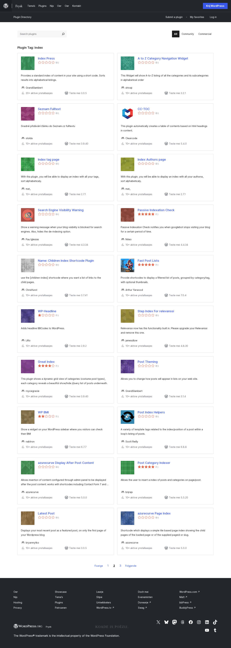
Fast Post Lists (148, 260)
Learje (99, 591)
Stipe (99, 597)
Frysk (48, 626)
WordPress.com (189, 591)
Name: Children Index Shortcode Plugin (66, 260)
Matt (183, 597)
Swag (142, 607)
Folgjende (130, 565)
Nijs (15, 597)
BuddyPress (187, 607)
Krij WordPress (215, 5)
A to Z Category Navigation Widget (163, 58)
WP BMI (43, 412)
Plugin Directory (22, 17)
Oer (16, 591)
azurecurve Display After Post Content (66, 463)
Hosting (18, 602)
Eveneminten (145, 597)
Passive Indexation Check (156, 210)
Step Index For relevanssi (156, 311)
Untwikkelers (103, 602)
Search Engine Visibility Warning (61, 210)
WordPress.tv (105, 607)
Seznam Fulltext (49, 109)
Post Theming (148, 361)
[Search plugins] (63, 34)
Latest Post (46, 513)
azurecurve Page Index (154, 513)
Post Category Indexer (154, 463)
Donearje (144, 602)
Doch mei (143, 591)
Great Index (46, 361)
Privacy (18, 607)
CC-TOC (144, 109)
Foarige (99, 565)
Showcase (61, 591)
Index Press (46, 58)
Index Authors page (152, 159)
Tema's (59, 597)
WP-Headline (47, 311)
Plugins (59, 602)
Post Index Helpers (151, 412)
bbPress (185, 602)
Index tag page (48, 159)
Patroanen (61, 607)
